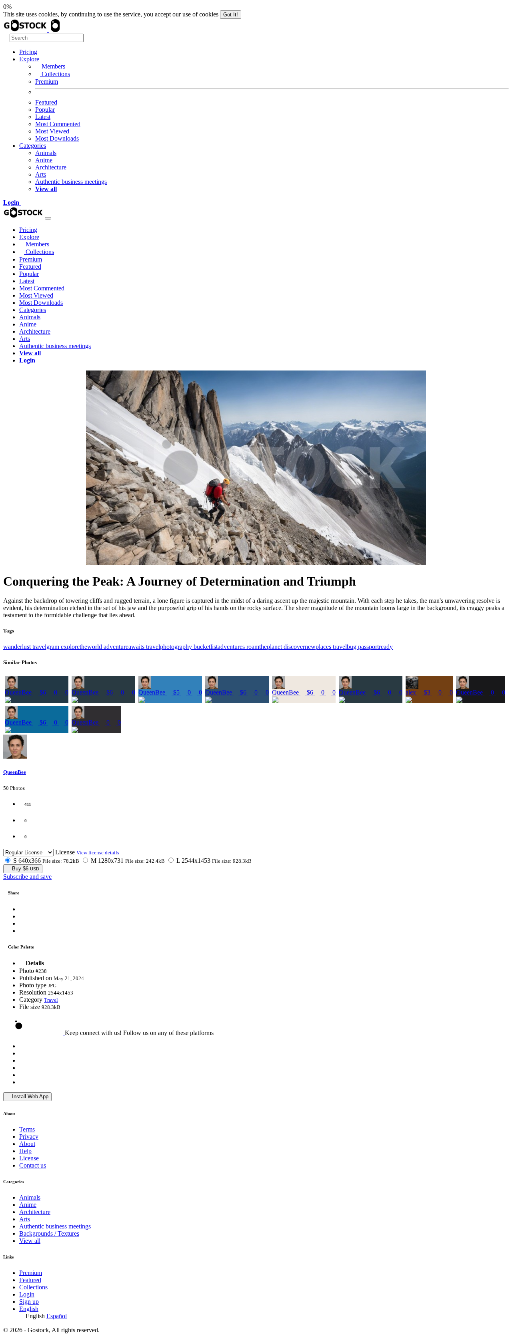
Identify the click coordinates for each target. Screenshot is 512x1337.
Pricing (28, 51)
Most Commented (57, 124)
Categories (32, 145)
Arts (40, 174)
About (27, 1143)
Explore (29, 59)
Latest (42, 116)
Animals (45, 152)
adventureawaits (125, 646)
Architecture (50, 167)
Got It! (230, 15)
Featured (46, 102)
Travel (51, 1000)
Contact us (32, 1165)
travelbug (345, 646)
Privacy (28, 1136)
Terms (27, 1129)
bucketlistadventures (220, 646)
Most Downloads (57, 138)
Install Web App (29, 1096)
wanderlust (17, 646)
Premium (46, 81)
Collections (55, 73)
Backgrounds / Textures (49, 1233)
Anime (43, 160)
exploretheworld (82, 646)
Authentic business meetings (71, 181)
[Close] (48, 218)
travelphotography (170, 646)
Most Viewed (52, 131)
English (28, 1308)
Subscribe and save (27, 876)
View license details (98, 853)
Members (52, 66)
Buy (24, 869)
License (65, 852)
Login (26, 1294)
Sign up (29, 1301)
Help (25, 1151)
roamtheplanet (265, 646)
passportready (375, 646)
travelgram (46, 646)
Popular (45, 109)
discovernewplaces (308, 646)
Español (56, 1316)
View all (29, 1240)
